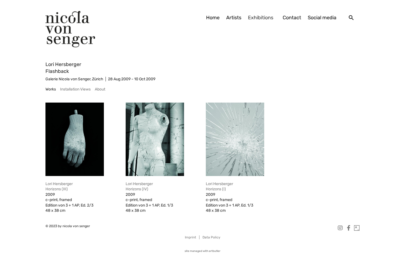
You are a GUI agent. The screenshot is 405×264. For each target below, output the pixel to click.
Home (213, 18)
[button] (351, 17)
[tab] (50, 89)
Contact (292, 18)
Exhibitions (260, 18)
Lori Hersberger (63, 64)
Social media (322, 18)
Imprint (190, 237)
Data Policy (211, 237)
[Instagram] (340, 228)
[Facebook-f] (348, 228)
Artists (233, 18)
